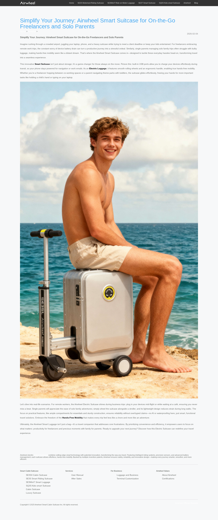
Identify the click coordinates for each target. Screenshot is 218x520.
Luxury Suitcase (33, 493)
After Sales (76, 478)
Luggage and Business (127, 475)
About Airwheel (169, 475)
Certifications (168, 478)
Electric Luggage (97, 68)
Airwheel (187, 3)
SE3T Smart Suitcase (146, 3)
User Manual (77, 475)
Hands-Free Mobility (72, 417)
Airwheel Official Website (186, 503)
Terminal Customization (128, 478)
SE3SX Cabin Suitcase (36, 475)
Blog (196, 3)
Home (71, 3)
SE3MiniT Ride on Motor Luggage (121, 3)
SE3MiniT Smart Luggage (38, 482)
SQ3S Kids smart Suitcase (169, 3)
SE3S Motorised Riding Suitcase (91, 3)
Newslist (32, 31)
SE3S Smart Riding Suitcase (39, 478)
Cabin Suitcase (41, 455)
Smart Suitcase (42, 64)
